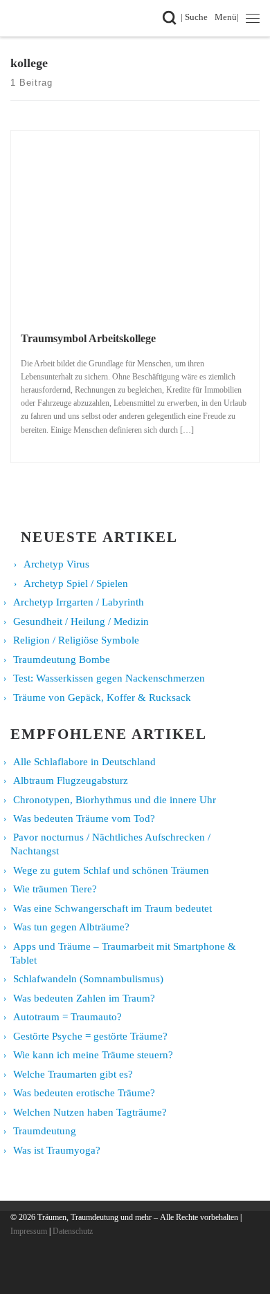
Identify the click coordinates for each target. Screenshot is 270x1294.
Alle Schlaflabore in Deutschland (84, 761)
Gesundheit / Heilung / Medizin (81, 621)
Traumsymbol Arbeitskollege (88, 338)
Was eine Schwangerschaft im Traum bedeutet (112, 908)
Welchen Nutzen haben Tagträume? (90, 1112)
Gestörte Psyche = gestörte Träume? (90, 1036)
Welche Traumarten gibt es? (73, 1074)
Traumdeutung (44, 1130)
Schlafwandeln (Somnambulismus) (88, 978)
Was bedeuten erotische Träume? (84, 1092)
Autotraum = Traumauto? (67, 1016)
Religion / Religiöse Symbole (76, 640)
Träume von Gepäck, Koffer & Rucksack (102, 697)
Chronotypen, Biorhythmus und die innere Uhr (114, 799)
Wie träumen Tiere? (55, 888)
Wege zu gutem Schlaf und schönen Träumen (111, 870)
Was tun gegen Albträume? (71, 926)
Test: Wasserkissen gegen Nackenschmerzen (109, 678)
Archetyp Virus (56, 564)
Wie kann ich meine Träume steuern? (93, 1054)
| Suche (197, 17)
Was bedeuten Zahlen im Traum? (84, 998)
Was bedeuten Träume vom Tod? (84, 818)
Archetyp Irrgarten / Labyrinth (78, 602)
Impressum (28, 1231)
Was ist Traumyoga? (56, 1150)
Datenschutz (73, 1231)
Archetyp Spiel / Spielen (76, 583)
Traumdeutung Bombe (61, 659)
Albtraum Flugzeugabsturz (70, 780)
